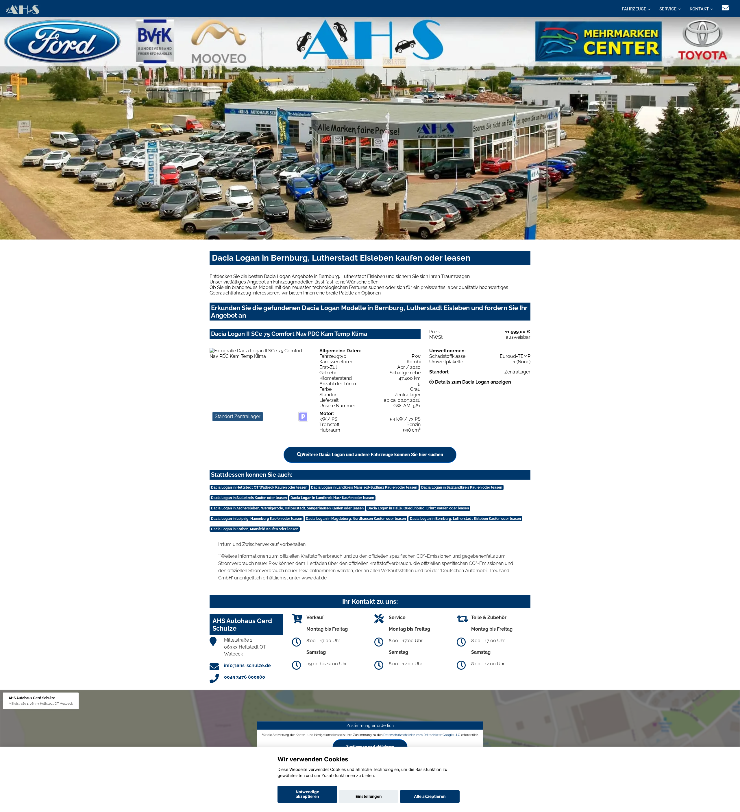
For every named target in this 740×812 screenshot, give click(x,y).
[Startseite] (22, 9)
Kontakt (699, 9)
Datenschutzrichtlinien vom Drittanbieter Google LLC (421, 734)
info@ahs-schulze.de (247, 665)
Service (668, 9)
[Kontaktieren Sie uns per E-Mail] (725, 8)
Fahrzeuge (634, 9)
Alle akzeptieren (429, 796)
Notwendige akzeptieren (307, 794)
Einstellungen (369, 796)
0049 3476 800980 (244, 677)
